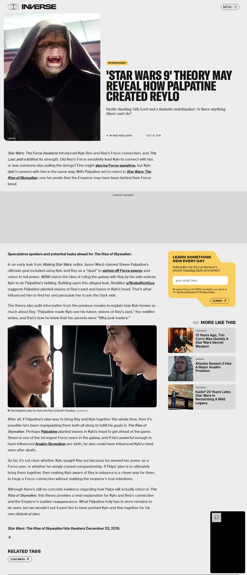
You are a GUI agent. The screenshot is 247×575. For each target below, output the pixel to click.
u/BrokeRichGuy (140, 283)
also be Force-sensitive (115, 165)
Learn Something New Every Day (192, 258)
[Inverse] (39, 6)
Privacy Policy (207, 291)
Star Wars (17, 559)
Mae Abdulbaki (122, 135)
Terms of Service (186, 291)
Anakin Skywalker (50, 443)
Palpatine (49, 431)
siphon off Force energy (122, 270)
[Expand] (214, 514)
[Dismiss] (241, 514)
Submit (217, 301)
